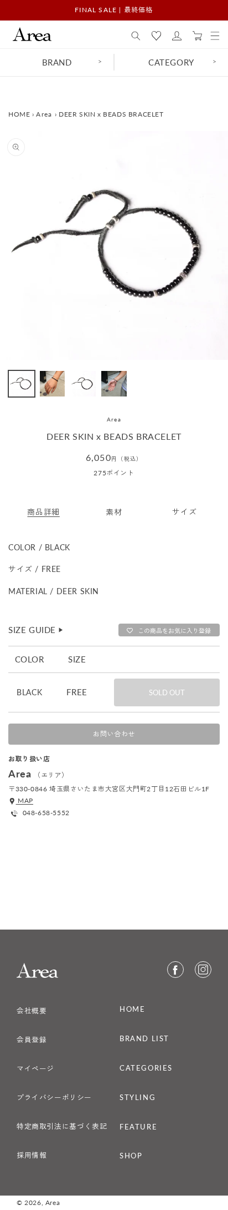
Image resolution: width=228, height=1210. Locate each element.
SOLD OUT (167, 692)
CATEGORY (171, 62)
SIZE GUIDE (36, 630)
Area (44, 114)
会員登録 (31, 1039)
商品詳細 (43, 511)
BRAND (57, 62)
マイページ (35, 1068)
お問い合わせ (114, 734)
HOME (19, 114)
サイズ (184, 511)
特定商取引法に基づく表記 (62, 1126)
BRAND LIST (144, 1038)
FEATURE (138, 1126)
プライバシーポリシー (54, 1097)
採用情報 (31, 1155)
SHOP (131, 1155)
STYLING (138, 1097)
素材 (114, 511)
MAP (24, 800)
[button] (136, 36)
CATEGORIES (146, 1067)
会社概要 (31, 1010)
